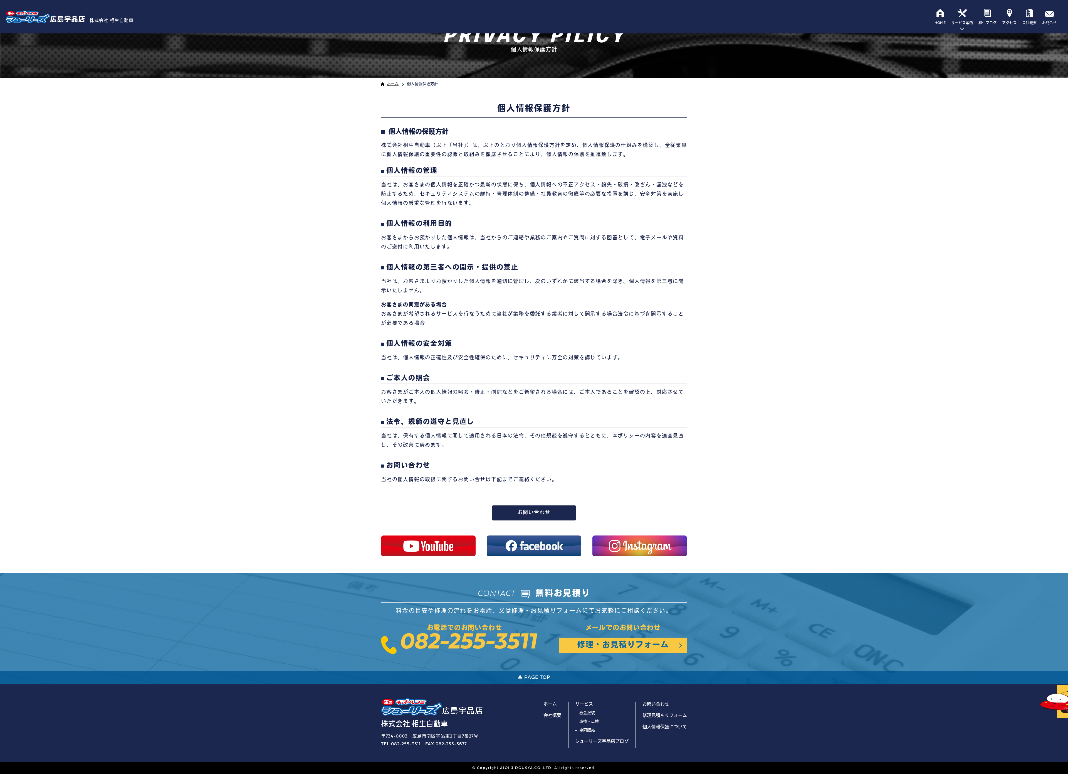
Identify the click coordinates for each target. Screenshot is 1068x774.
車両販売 (587, 730)
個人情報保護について (664, 727)
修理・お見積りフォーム (623, 645)
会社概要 (552, 716)
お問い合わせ (534, 512)
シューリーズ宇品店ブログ (602, 741)
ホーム (393, 84)
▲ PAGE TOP (534, 677)
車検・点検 (589, 722)
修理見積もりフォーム (664, 716)
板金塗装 (587, 713)
